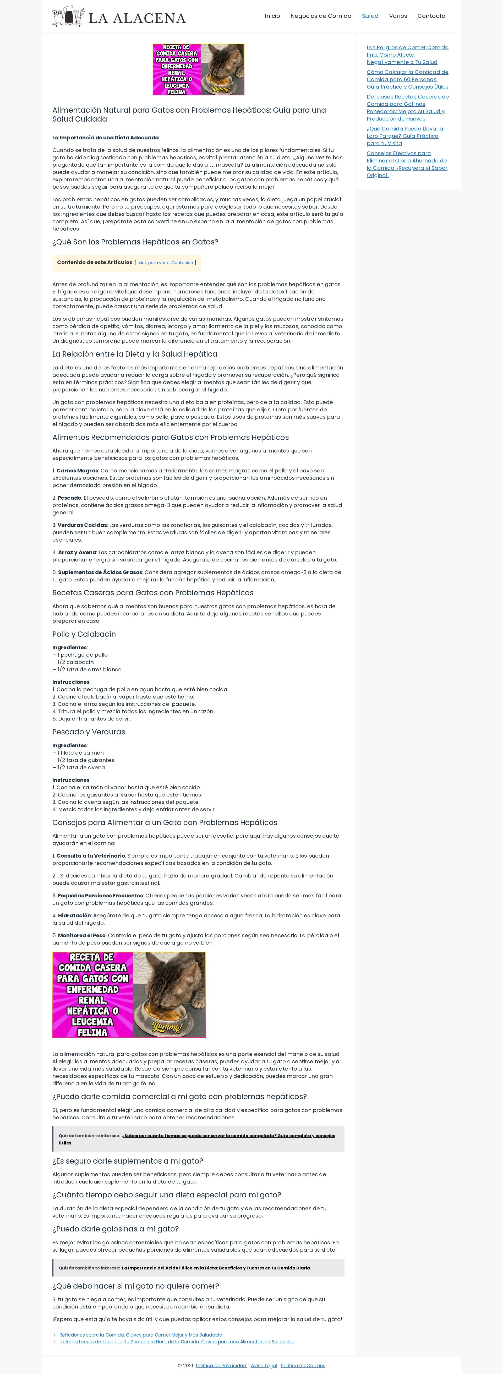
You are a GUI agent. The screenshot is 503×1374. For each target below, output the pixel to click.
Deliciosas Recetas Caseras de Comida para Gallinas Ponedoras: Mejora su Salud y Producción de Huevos (408, 107)
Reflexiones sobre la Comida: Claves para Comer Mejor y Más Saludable (140, 1335)
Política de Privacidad (221, 1365)
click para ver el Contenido (165, 263)
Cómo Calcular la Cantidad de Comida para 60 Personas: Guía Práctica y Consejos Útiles (408, 79)
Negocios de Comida (321, 16)
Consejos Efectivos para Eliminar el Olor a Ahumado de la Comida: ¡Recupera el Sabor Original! (407, 164)
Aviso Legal (264, 1365)
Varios (398, 16)
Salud (370, 16)
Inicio (272, 16)
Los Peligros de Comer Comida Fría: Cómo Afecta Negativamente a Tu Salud (408, 55)
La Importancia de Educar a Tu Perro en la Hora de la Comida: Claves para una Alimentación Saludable (176, 1342)
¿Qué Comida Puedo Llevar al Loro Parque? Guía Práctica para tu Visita (406, 136)
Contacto (431, 16)
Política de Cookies (303, 1365)
